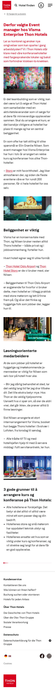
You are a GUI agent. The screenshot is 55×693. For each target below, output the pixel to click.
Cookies (8, 663)
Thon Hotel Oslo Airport (20, 266)
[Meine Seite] (41, 5)
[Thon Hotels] (6, 5)
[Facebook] (42, 656)
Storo (9, 170)
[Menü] (50, 5)
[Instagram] (49, 656)
